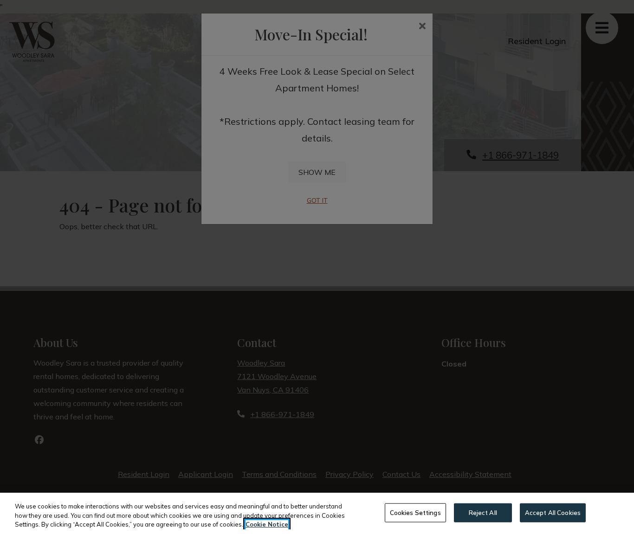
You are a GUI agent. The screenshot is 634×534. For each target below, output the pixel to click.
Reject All (483, 512)
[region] (317, 513)
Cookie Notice (267, 524)
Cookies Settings (415, 512)
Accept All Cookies (553, 512)
